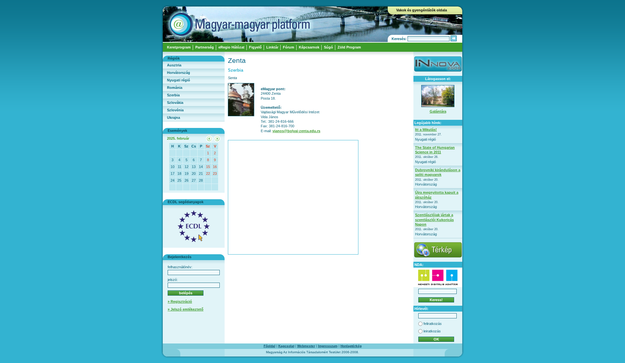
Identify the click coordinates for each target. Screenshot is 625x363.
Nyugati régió (178, 80)
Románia (174, 88)
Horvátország (178, 73)
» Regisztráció (180, 301)
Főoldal (269, 346)
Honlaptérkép (351, 346)
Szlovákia (175, 103)
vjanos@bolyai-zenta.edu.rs (296, 131)
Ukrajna (173, 117)
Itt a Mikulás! (426, 130)
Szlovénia (175, 110)
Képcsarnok (309, 47)
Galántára (438, 111)
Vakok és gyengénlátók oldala (421, 10)
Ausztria (174, 65)
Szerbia (173, 95)
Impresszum (328, 346)
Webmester (306, 346)
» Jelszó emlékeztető (185, 309)
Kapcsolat (286, 346)
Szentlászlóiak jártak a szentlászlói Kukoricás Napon (434, 219)
